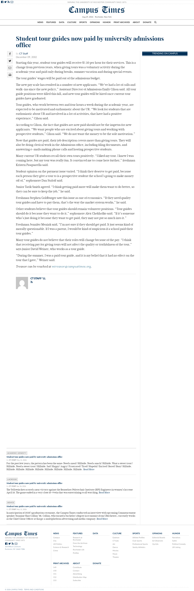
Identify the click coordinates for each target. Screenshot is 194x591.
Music (115, 554)
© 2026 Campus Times (14, 589)
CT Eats (116, 541)
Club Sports (137, 541)
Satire (174, 541)
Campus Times (97, 9)
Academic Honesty (16, 453)
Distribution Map (80, 577)
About (136, 22)
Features (51, 22)
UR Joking (176, 547)
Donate (147, 22)
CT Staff (23, 53)
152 (54, 577)
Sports (83, 22)
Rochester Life (78, 550)
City (54, 541)
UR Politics (57, 544)
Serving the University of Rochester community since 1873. (21, 539)
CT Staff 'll (38, 278)
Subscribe (77, 580)
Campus (56, 538)
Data (61, 22)
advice (10, 502)
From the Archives (80, 543)
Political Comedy (179, 544)
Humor (107, 22)
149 (54, 567)
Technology (77, 546)
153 (54, 580)
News (40, 22)
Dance (115, 547)
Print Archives (122, 22)
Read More (88, 470)
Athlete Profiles (138, 538)
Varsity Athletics (138, 547)
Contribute (77, 567)
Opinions (95, 22)
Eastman (116, 538)
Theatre (116, 557)
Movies (115, 551)
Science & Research (61, 547)
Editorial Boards (158, 538)
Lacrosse (12, 479)
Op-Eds (155, 544)
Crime (55, 551)
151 (54, 574)
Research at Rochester (77, 539)
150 (54, 571)
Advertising (77, 574)
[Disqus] (71, 331)
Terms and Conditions (34, 589)
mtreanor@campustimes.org (71, 266)
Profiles (76, 553)
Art (114, 544)
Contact (76, 571)
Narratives (176, 538)
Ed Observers (157, 541)
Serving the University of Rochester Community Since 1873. (97, 2)
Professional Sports (140, 544)
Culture (71, 22)
